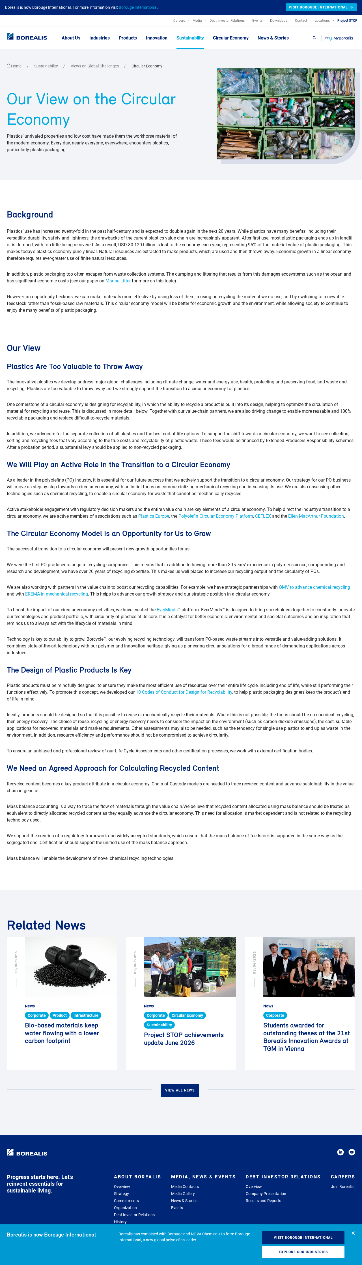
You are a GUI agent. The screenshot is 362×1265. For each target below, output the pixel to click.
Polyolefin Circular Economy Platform (215, 516)
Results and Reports (263, 1200)
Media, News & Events (203, 1177)
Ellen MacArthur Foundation (316, 516)
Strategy (121, 1193)
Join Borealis (342, 1186)
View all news (180, 1090)
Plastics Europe (153, 516)
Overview (122, 1186)
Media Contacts (185, 1186)
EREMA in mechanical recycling (56, 594)
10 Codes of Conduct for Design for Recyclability (184, 692)
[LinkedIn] (340, 1153)
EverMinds (167, 609)
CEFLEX (263, 516)
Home (16, 66)
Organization (125, 1207)
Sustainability (46, 66)
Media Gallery (183, 1193)
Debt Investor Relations (134, 1215)
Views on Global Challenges (95, 66)
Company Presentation (266, 1193)
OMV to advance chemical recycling (314, 587)
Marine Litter (118, 281)
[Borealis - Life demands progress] (20, 38)
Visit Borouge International (303, 1238)
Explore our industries (303, 1252)
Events (177, 1207)
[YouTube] (351, 1153)
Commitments (126, 1200)
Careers (343, 1177)
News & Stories (184, 1200)
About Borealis (137, 1177)
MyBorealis (343, 38)
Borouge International (138, 7)
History (120, 1222)
